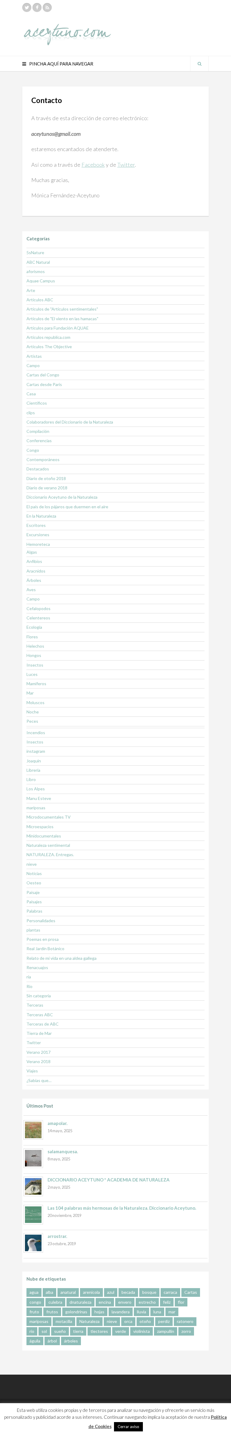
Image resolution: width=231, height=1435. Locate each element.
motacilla (64, 1321)
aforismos (35, 271)
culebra (55, 1302)
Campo (33, 365)
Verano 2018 (38, 1061)
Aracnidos (35, 570)
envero (124, 1302)
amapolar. (57, 1123)
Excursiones (37, 534)
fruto (34, 1311)
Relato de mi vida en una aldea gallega (61, 958)
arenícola (91, 1292)
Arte (30, 290)
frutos (52, 1311)
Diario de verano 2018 (46, 487)
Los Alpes (35, 788)
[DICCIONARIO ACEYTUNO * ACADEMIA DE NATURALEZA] (33, 1186)
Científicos (36, 403)
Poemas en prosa (42, 939)
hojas (99, 1311)
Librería (33, 770)
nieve (31, 864)
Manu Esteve (38, 798)
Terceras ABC (39, 1014)
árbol (52, 1340)
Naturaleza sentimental (48, 845)
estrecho (147, 1302)
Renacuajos (37, 967)
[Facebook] (37, 7)
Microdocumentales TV (48, 816)
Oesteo (33, 882)
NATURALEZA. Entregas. (50, 854)
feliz (167, 1302)
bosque (149, 1292)
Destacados (37, 468)
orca (128, 1321)
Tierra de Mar (39, 1033)
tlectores (99, 1331)
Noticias (34, 873)
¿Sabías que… (38, 1080)
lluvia (141, 1311)
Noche (32, 711)
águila (34, 1340)
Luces (32, 674)
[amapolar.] (33, 1130)
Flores (32, 636)
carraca (170, 1292)
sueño (60, 1331)
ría (28, 976)
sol (44, 1331)
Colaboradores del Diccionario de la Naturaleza (69, 421)
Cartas (190, 1292)
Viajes (32, 1070)
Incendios (35, 732)
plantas (33, 929)
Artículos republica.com (48, 337)
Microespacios (40, 826)
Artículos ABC (39, 299)
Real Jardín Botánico (45, 948)
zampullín (165, 1331)
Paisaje (33, 892)
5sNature (35, 252)
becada (128, 1292)
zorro (186, 1331)
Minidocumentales (43, 835)
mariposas (35, 807)
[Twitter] (26, 7)
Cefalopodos (38, 608)
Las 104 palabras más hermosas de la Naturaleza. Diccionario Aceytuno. (122, 1208)
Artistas (34, 356)
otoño (145, 1321)
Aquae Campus (40, 280)
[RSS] (47, 7)
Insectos (34, 664)
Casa (31, 393)
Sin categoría (38, 995)
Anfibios (34, 561)
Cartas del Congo (42, 374)
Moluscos (35, 702)
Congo (32, 450)
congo (35, 1302)
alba (49, 1292)
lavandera (121, 1311)
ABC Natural (38, 262)
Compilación (37, 431)
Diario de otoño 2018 (46, 478)
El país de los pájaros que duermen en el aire (67, 506)
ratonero (185, 1321)
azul (110, 1292)
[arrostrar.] (33, 1243)
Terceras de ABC (42, 1023)
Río (29, 986)
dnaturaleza (80, 1302)
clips (30, 412)
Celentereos (38, 617)
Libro (31, 779)
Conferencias (39, 440)
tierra (78, 1331)
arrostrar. (57, 1236)
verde (120, 1331)
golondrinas (76, 1311)
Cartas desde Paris (44, 384)
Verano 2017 (38, 1052)
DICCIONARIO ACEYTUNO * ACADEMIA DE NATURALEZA (109, 1179)
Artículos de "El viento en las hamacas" (62, 318)
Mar (30, 692)
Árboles (33, 580)
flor (181, 1302)
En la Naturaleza (41, 515)
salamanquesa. (63, 1151)
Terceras (34, 1005)
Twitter (126, 164)
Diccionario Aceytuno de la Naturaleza (61, 497)
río (31, 1331)
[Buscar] (199, 63)
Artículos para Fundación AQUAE (57, 327)
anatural (68, 1292)
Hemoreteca (38, 544)
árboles (71, 1340)
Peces (32, 721)
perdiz (164, 1321)
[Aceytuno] (67, 28)
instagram (35, 751)
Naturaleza (89, 1321)
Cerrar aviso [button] (128, 1426)
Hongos (33, 655)
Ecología (34, 627)
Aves (31, 589)
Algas (31, 552)
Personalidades (40, 920)
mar (171, 1311)
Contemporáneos (43, 459)
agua (33, 1292)
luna (157, 1311)
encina (105, 1302)
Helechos (35, 646)
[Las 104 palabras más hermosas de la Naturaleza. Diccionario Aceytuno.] (33, 1214)
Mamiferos (36, 683)
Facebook (93, 164)
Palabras (34, 911)
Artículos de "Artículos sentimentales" (62, 309)
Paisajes (34, 901)
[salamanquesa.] (33, 1158)
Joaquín (33, 760)
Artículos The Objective (49, 346)
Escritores (36, 525)
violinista (141, 1331)
